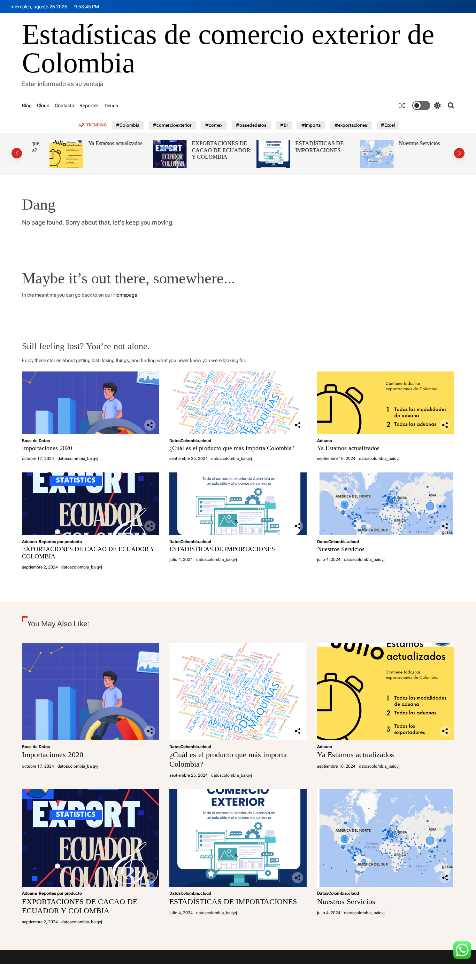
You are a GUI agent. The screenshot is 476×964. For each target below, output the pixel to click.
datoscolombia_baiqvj (77, 458)
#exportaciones (351, 125)
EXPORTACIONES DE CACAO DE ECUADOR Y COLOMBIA (204, 150)
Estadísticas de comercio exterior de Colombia (228, 48)
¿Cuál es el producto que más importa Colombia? (231, 448)
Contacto (64, 105)
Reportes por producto (60, 541)
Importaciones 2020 (47, 448)
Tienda (111, 105)
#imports (311, 125)
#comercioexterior (172, 125)
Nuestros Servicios (402, 143)
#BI (284, 125)
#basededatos (251, 125)
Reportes (89, 105)
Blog (27, 105)
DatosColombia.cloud (190, 440)
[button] (16, 153)
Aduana (324, 440)
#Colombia (127, 125)
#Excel (388, 125)
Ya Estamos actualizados (98, 143)
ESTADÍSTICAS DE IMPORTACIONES (302, 147)
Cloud (43, 105)
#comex (213, 125)
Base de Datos (36, 440)
